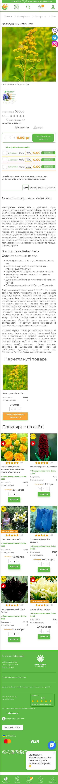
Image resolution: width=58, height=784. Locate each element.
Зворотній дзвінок (12, 727)
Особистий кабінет (14, 719)
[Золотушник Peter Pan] (29, 54)
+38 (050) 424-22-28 (10, 665)
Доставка (51, 188)
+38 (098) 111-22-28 (9, 662)
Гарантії (33, 188)
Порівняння (23, 128)
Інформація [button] (12, 713)
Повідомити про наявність (15, 416)
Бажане (40, 128)
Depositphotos (29, 708)
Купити (14, 499)
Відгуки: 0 (41, 188)
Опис (25, 188)
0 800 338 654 (8, 667)
